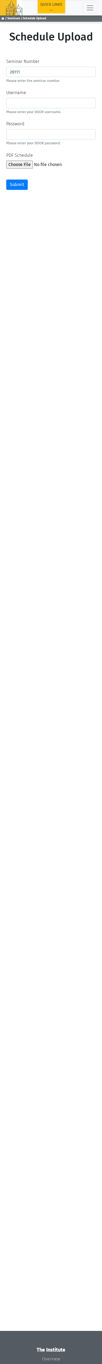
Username (16, 92)
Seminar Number (22, 61)
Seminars (13, 18)
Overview (51, 1359)
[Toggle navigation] (90, 7)
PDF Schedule (19, 155)
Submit (17, 184)
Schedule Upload (34, 18)
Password (15, 123)
